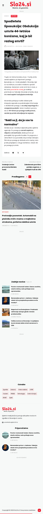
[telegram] (23, 153)
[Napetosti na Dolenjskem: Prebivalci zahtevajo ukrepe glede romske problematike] (6, 312)
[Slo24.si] (17, 5)
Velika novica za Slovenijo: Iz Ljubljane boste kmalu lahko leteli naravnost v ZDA (25, 323)
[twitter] (18, 153)
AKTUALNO (5, 212)
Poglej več (29, 282)
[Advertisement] (21, 254)
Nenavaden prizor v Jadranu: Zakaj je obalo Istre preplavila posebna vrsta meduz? (24, 300)
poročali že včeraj (17, 89)
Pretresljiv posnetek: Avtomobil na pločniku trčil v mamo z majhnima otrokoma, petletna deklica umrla (19, 218)
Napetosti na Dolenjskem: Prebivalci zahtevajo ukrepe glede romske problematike (24, 312)
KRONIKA (14, 16)
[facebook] (13, 153)
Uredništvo (10, 46)
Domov (6, 16)
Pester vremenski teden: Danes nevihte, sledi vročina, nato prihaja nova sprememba (26, 289)
